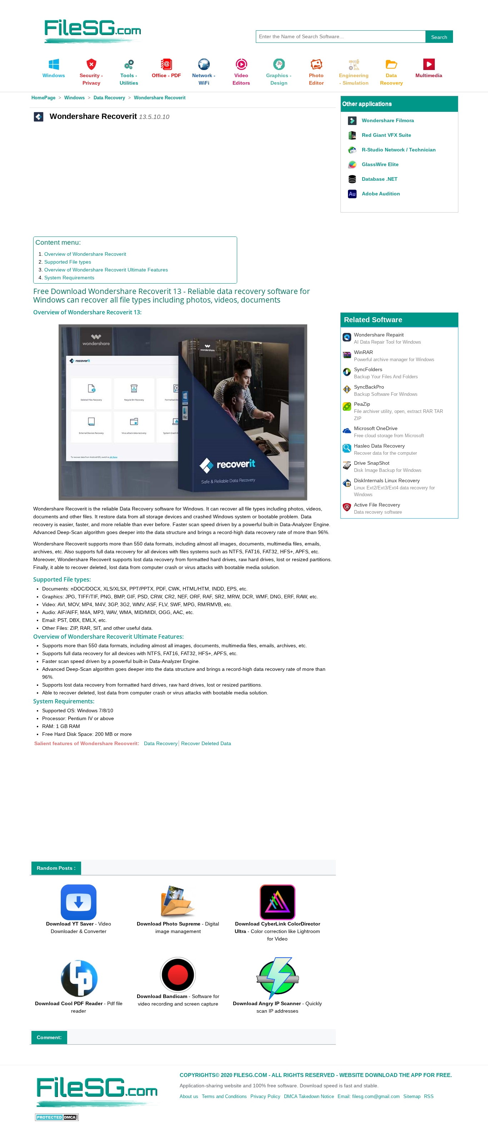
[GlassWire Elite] (353, 164)
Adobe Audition (381, 193)
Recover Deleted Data (206, 743)
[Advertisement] (183, 178)
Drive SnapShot (371, 463)
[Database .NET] (353, 179)
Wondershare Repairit (379, 335)
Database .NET (380, 179)
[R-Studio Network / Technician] (353, 150)
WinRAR (363, 352)
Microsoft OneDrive (376, 428)
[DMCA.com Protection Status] (57, 1117)
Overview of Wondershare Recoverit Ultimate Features (106, 270)
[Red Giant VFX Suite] (353, 135)
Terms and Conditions (224, 1096)
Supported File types (67, 262)
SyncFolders (368, 369)
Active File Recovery (377, 505)
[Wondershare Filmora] (353, 120)
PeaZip (362, 404)
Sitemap (411, 1096)
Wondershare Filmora (388, 120)
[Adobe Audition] (353, 194)
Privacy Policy (265, 1096)
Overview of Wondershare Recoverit (85, 254)
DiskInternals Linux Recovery (387, 480)
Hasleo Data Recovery (379, 446)
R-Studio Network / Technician (399, 150)
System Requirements (69, 277)
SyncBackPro (369, 387)
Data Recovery (161, 743)
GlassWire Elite (380, 164)
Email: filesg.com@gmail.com (369, 1096)
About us (189, 1096)
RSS (429, 1096)
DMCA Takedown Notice (309, 1096)
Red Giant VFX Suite (386, 135)
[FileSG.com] (93, 18)
